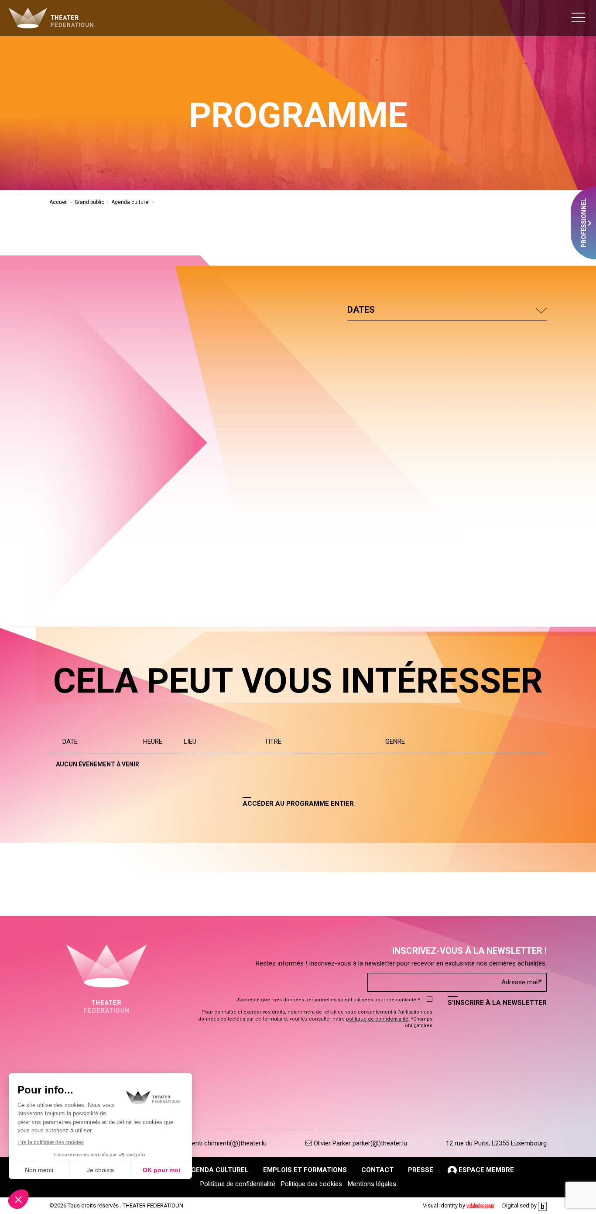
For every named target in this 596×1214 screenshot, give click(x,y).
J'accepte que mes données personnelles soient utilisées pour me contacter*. (328, 1000)
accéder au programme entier (298, 803)
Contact (377, 1170)
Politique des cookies (311, 1184)
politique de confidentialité (377, 1019)
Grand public (89, 202)
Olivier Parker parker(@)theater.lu (359, 1143)
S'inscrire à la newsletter (497, 1003)
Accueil (58, 202)
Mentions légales (372, 1184)
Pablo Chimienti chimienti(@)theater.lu (211, 1143)
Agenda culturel (130, 202)
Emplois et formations (305, 1170)
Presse (420, 1170)
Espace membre (485, 1170)
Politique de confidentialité (237, 1184)
